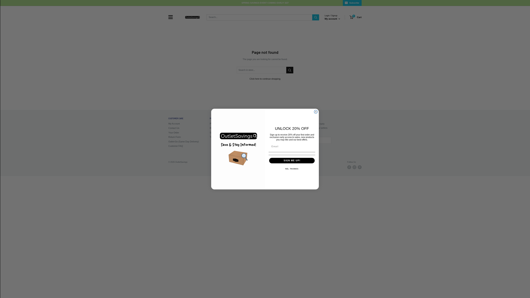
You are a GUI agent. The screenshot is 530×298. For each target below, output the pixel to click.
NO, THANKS (292, 169)
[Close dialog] (315, 111)
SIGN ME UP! (292, 160)
